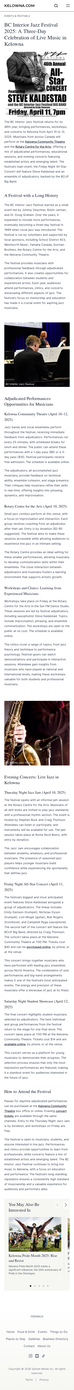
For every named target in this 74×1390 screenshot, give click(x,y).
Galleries (34, 1339)
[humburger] (68, 5)
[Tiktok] (43, 1356)
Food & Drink (26, 1332)
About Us (44, 1346)
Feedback (37, 1316)
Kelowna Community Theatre (45, 141)
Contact (29, 1346)
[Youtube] (37, 1356)
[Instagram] (30, 1356)
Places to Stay (16, 1339)
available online (15, 1044)
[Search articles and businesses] (56, 5)
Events (42, 1332)
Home (10, 1332)
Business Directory (55, 1339)
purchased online (38, 947)
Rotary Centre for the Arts (33, 146)
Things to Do (59, 1332)
